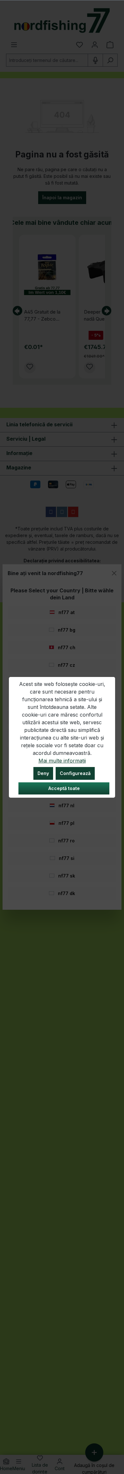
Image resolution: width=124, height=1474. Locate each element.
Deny (43, 773)
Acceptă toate (64, 788)
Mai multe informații (62, 760)
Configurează (75, 773)
